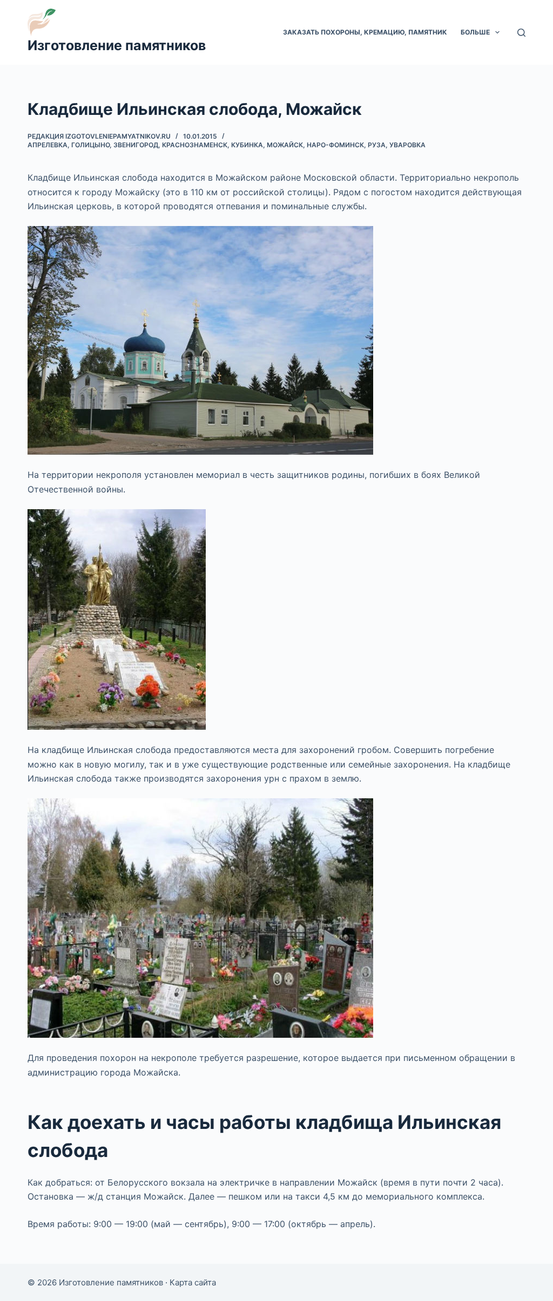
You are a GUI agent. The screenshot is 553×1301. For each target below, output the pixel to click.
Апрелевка (48, 145)
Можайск (285, 145)
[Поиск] (521, 33)
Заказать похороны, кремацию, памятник (365, 32)
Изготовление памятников (117, 45)
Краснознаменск (194, 145)
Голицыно (90, 145)
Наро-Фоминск (335, 145)
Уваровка (407, 145)
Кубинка (247, 145)
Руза (377, 145)
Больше (475, 32)
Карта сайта (193, 1282)
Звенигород (135, 145)
